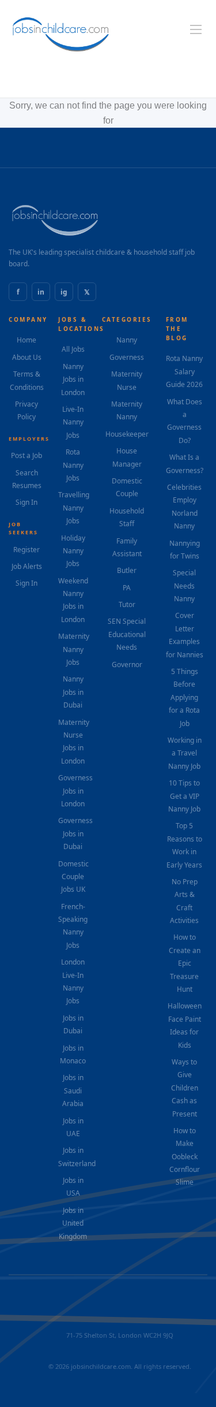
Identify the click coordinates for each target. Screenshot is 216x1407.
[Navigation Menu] (196, 29)
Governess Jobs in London (75, 791)
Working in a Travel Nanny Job (185, 753)
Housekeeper (127, 434)
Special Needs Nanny (184, 586)
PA (127, 588)
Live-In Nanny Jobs (73, 422)
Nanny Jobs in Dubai (73, 692)
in (40, 292)
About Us (26, 357)
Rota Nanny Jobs (73, 465)
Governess (126, 357)
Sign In (26, 502)
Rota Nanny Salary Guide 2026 (184, 371)
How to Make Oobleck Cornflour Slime (184, 1157)
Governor (127, 664)
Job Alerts (27, 566)
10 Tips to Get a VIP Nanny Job (184, 796)
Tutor (127, 604)
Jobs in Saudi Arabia (73, 1090)
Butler (127, 570)
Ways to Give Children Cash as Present (184, 1088)
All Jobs (73, 349)
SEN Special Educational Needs (127, 634)
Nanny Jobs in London (73, 379)
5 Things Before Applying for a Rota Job (184, 697)
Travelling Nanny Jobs (73, 508)
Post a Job (26, 455)
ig (63, 292)
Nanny (126, 340)
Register (26, 549)
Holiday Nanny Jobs (73, 551)
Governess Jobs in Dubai (75, 833)
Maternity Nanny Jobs (73, 649)
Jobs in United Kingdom (73, 1223)
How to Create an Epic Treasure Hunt (184, 963)
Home (26, 340)
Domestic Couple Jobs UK (73, 877)
